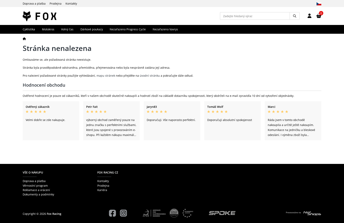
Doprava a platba (34, 3)
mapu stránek (106, 75)
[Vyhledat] (295, 16)
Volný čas (67, 29)
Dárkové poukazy (91, 29)
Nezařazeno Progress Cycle (128, 29)
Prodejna (56, 3)
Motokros (48, 29)
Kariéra (102, 190)
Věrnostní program (35, 185)
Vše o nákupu (33, 172)
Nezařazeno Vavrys (165, 29)
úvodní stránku (150, 75)
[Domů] (24, 39)
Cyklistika (29, 29)
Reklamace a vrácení (36, 190)
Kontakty (71, 3)
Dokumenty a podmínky (38, 194)
